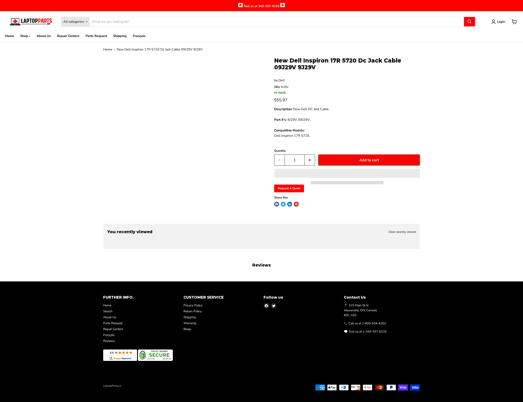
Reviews (109, 341)
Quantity (280, 150)
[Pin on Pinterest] (296, 204)
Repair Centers (68, 36)
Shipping (120, 36)
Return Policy (192, 311)
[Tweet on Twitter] (283, 204)
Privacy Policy (192, 305)
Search (108, 311)
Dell (281, 80)
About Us (44, 36)
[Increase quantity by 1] (310, 160)
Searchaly (127, 390)
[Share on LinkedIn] (289, 204)
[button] (347, 173)
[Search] (469, 21)
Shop (24, 36)
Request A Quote (289, 188)
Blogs (187, 329)
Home (9, 36)
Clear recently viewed (402, 232)
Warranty (190, 323)
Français (139, 36)
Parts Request (96, 36)
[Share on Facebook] (276, 204)
